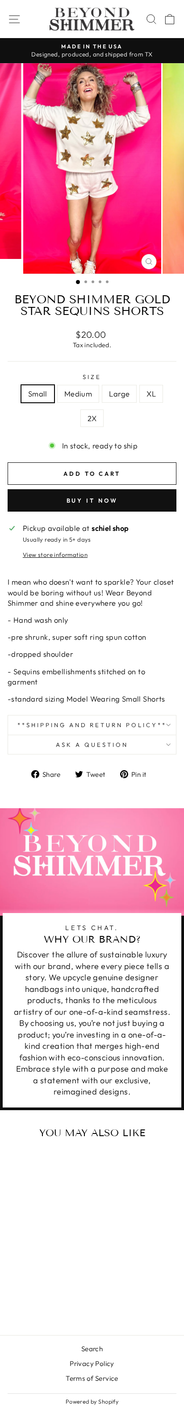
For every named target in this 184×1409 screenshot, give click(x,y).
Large (119, 393)
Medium (78, 393)
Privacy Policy (92, 1363)
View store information (55, 554)
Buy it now (92, 500)
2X (92, 418)
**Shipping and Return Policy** (92, 724)
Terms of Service (92, 1378)
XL (151, 393)
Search (92, 1348)
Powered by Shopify (92, 1401)
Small (37, 393)
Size (92, 376)
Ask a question (92, 744)
